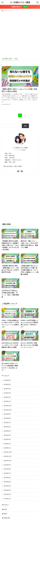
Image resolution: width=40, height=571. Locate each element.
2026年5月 (7, 384)
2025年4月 (7, 435)
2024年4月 (7, 486)
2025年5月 (7, 431)
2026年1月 (7, 401)
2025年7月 (7, 422)
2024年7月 (7, 473)
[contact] (21, 171)
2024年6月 (7, 477)
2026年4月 (7, 389)
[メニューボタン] (2, 2)
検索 (25, 126)
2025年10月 (8, 410)
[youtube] (18, 171)
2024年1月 (7, 498)
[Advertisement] (20, 33)
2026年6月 (7, 380)
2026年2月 (7, 397)
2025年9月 (7, 414)
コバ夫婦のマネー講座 (20, 2)
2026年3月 (7, 393)
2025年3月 (7, 439)
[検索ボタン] (37, 2)
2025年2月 (7, 443)
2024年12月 (8, 452)
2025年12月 (8, 405)
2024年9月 (7, 465)
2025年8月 (7, 418)
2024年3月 (7, 490)
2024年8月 (7, 469)
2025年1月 (7, 448)
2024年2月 (7, 494)
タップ (25, 6)
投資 (5, 509)
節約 (5, 513)
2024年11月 (7, 456)
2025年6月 (7, 427)
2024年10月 (8, 460)
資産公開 (7, 518)
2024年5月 (7, 481)
